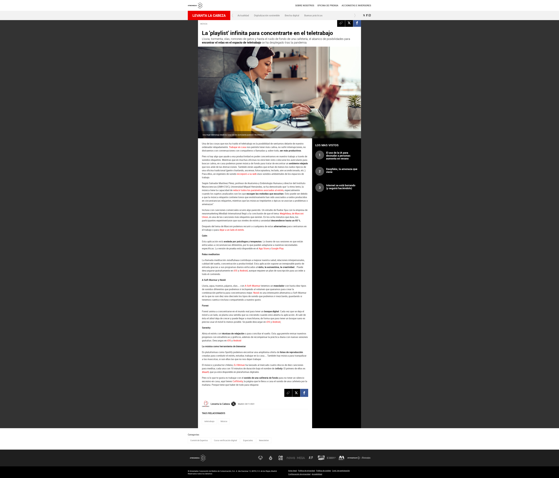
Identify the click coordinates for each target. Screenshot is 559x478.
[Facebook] (357, 23)
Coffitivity (238, 381)
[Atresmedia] (280, 7)
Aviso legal (292, 470)
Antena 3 (260, 458)
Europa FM (331, 458)
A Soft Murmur (252, 285)
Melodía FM (341, 458)
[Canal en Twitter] (364, 15)
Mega (301, 458)
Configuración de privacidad (299, 474)
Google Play (277, 248)
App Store (264, 248)
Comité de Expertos (199, 440)
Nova (290, 458)
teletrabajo (209, 421)
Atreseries (311, 458)
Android (244, 270)
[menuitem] (305, 5)
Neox (280, 458)
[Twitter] (233, 403)
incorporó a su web (247, 173)
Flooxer (366, 458)
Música (224, 421)
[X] (349, 23)
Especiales (248, 440)
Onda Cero (321, 458)
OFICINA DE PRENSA (327, 5)
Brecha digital (292, 15)
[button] (232, 15)
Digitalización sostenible (267, 15)
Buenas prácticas (313, 15)
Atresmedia (198, 458)
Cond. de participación (341, 470)
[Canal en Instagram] (369, 15)
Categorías (193, 434)
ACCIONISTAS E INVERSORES (356, 5)
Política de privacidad (306, 470)
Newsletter (264, 440)
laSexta (270, 458)
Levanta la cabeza (209, 15)
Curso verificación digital (225, 440)
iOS (235, 270)
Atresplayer (353, 458)
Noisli (256, 292)
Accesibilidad (317, 474)
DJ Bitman (239, 365)
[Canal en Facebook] (367, 15)
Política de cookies (323, 470)
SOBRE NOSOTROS (304, 5)
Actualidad (243, 15)
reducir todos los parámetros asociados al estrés (258, 190)
